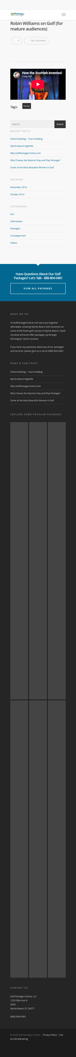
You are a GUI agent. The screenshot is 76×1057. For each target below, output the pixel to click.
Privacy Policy (50, 1034)
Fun (12, 214)
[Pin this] (27, 50)
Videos (13, 242)
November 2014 (18, 187)
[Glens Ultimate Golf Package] (57, 560)
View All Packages (38, 288)
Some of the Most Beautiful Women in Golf (32, 167)
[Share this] (14, 50)
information (16, 221)
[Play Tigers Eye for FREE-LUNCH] (57, 839)
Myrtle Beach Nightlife (21, 146)
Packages (15, 228)
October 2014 (17, 194)
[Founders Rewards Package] (19, 560)
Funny (27, 106)
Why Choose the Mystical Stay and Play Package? (35, 160)
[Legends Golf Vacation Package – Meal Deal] (38, 560)
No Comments (38, 40)
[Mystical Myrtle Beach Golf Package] (19, 839)
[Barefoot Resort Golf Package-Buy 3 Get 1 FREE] (38, 839)
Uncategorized (17, 235)
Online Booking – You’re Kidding (26, 138)
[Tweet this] (21, 50)
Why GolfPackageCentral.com (25, 153)
